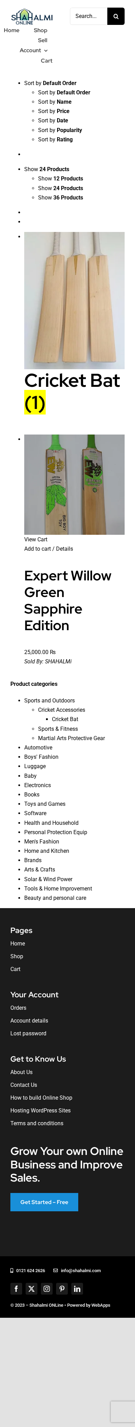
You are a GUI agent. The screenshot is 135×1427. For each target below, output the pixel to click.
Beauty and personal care (55, 898)
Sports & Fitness (58, 729)
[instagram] (47, 1289)
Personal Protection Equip (55, 832)
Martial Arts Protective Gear (71, 738)
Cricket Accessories (61, 710)
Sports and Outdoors (49, 700)
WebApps (100, 1305)
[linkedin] (77, 1289)
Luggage (35, 766)
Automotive (38, 747)
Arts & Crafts (39, 869)
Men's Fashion (41, 841)
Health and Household (51, 823)
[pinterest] (62, 1289)
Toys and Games (44, 804)
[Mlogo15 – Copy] (31, 9)
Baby (30, 776)
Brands (33, 860)
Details (64, 548)
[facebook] (16, 1289)
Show (60, 178)
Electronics (37, 785)
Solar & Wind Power (48, 879)
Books (31, 794)
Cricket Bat (65, 719)
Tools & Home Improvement (58, 888)
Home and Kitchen (46, 851)
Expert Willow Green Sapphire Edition (67, 600)
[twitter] (31, 1289)
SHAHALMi (58, 661)
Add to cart (37, 548)
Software (35, 813)
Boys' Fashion (41, 757)
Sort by (64, 92)
